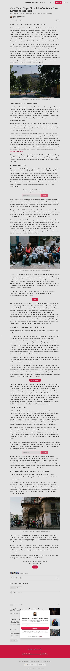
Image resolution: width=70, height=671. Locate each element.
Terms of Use (41, 631)
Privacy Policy (45, 632)
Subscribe (35, 628)
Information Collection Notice (35, 632)
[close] (48, 612)
